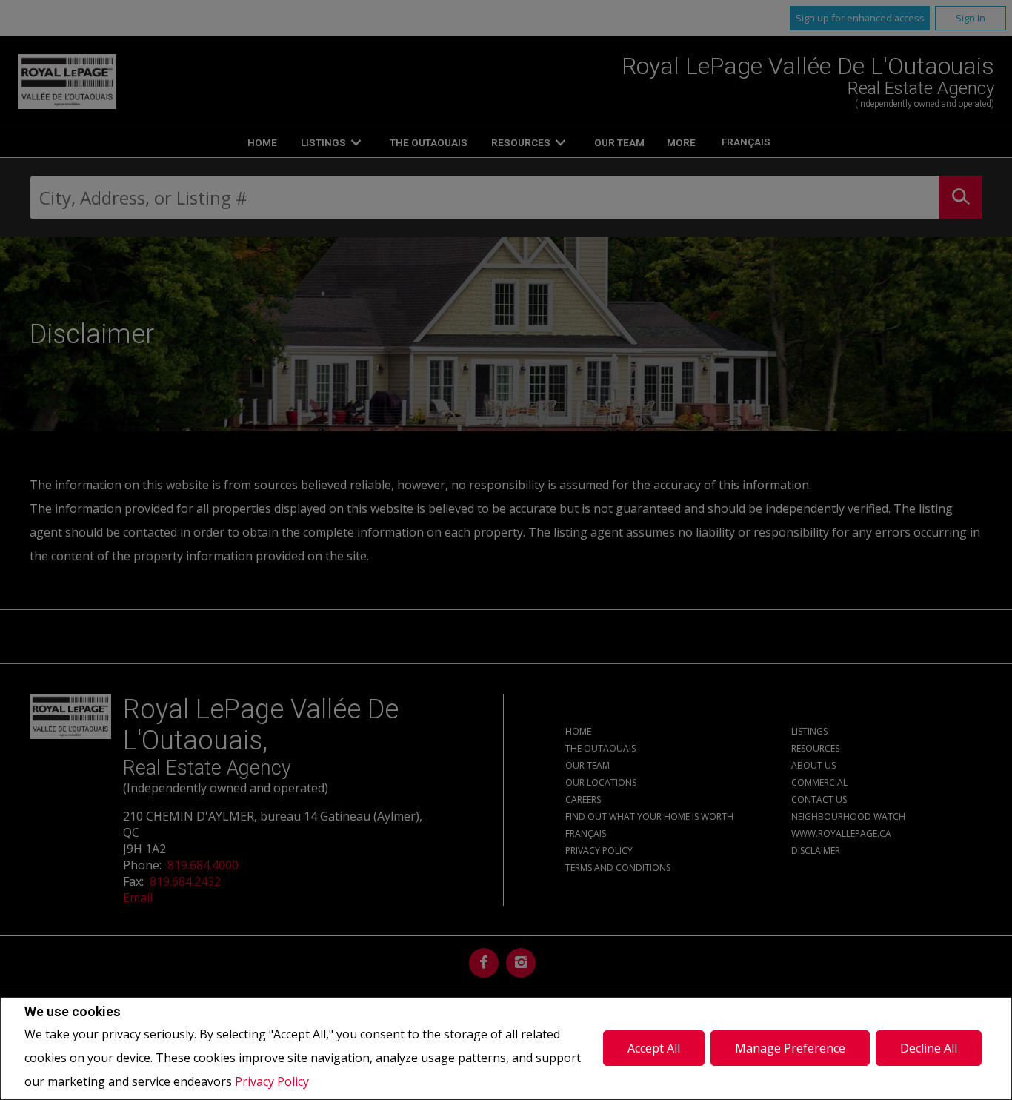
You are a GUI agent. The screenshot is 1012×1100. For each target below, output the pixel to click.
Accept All (653, 1048)
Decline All (928, 1048)
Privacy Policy (272, 1081)
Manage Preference (790, 1048)
